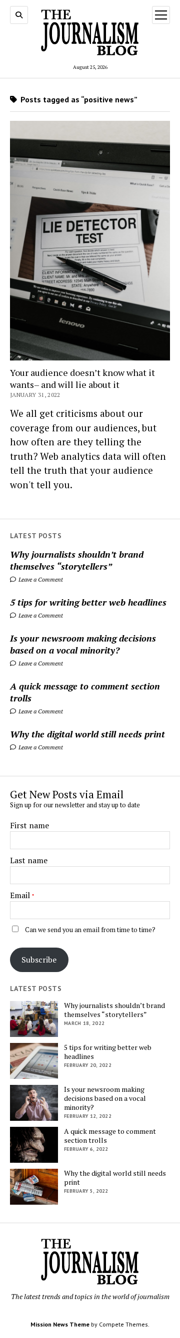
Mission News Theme (60, 1324)
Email (20, 895)
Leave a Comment (40, 579)
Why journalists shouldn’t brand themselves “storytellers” (77, 560)
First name (29, 825)
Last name (29, 860)
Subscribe (39, 959)
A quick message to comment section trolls (85, 692)
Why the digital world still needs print (87, 734)
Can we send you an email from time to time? (90, 930)
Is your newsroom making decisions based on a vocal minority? (83, 644)
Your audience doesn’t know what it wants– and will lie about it (82, 378)
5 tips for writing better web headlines (88, 602)
